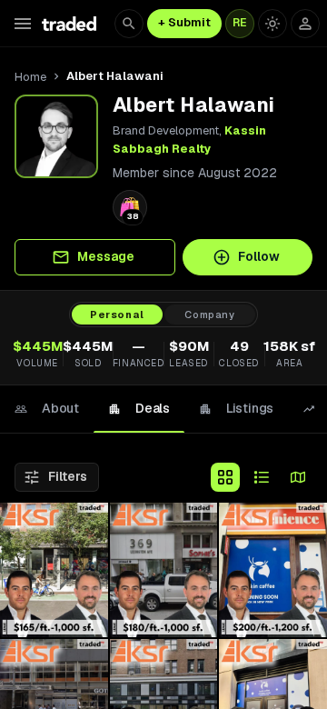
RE (240, 22)
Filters (67, 476)
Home (30, 77)
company (209, 314)
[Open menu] (22, 23)
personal (117, 314)
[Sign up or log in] (305, 23)
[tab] (47, 409)
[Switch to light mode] (272, 23)
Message (105, 256)
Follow (259, 256)
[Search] (129, 23)
